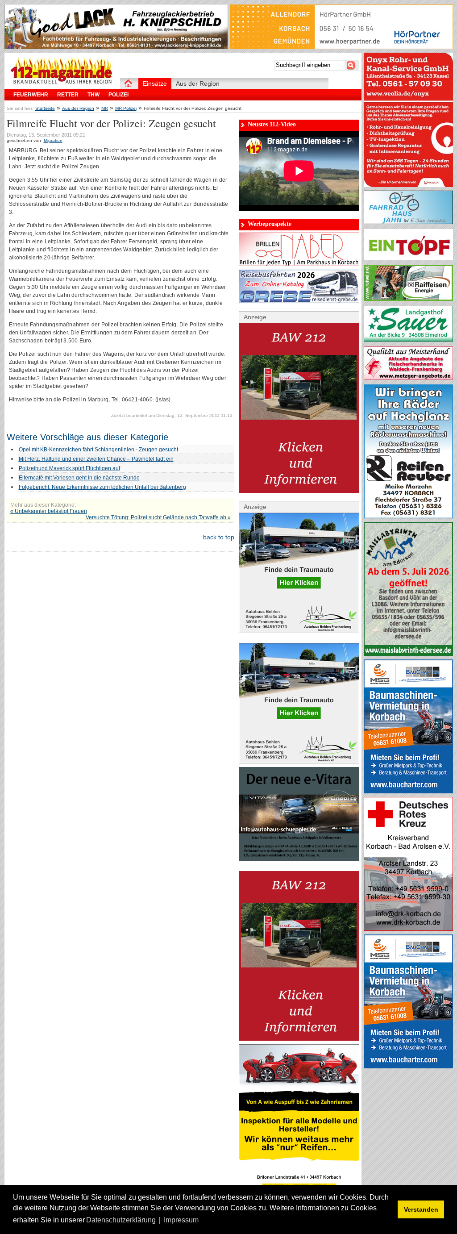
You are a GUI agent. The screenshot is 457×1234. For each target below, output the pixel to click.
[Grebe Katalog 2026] (299, 300)
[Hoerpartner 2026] (341, 46)
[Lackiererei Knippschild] (116, 46)
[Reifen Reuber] (408, 516)
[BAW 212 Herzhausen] (299, 490)
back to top (218, 537)
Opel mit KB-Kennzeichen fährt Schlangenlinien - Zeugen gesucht (98, 449)
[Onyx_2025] (408, 184)
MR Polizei (126, 108)
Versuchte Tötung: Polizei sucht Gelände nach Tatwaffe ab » (158, 517)
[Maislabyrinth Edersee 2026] (408, 653)
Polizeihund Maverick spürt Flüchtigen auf (69, 468)
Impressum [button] (181, 1220)
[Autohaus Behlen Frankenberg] (299, 630)
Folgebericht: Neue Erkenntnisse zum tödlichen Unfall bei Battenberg (102, 487)
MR (104, 108)
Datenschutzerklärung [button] (121, 1220)
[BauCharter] (408, 791)
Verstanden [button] (421, 1209)
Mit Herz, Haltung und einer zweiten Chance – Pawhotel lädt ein (96, 459)
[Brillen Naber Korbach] (299, 263)
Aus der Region (78, 108)
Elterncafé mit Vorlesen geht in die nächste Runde (79, 478)
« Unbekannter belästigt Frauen (48, 511)
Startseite (45, 108)
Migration (53, 140)
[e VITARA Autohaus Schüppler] (299, 858)
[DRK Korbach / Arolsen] (408, 928)
